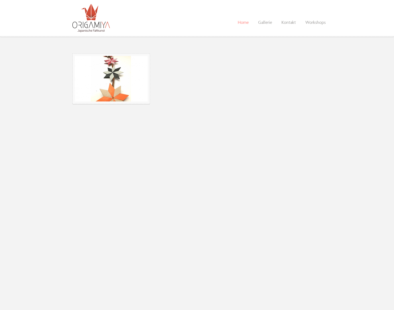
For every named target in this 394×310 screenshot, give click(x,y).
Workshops (315, 22)
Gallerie (265, 22)
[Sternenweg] (111, 79)
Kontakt (288, 22)
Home (243, 22)
